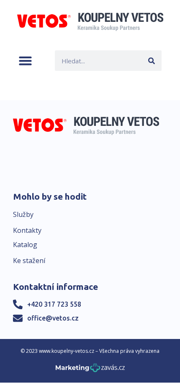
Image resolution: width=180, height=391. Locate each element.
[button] (25, 61)
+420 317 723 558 (54, 304)
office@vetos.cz (53, 318)
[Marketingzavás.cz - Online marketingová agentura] (90, 370)
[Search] (151, 60)
